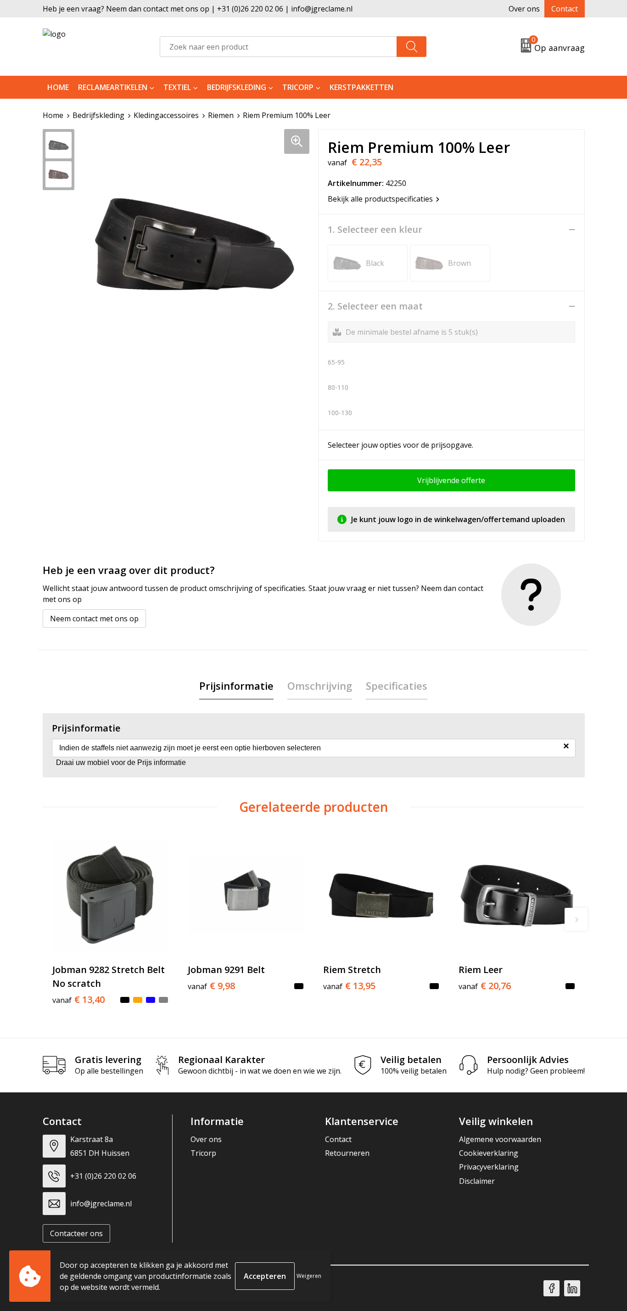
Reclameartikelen (112, 87)
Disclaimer (477, 1181)
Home (58, 87)
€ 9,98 (211, 986)
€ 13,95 (349, 986)
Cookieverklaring (488, 1153)
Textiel (177, 87)
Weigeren (309, 1276)
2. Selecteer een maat (375, 306)
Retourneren (347, 1153)
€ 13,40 (78, 1000)
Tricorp (298, 87)
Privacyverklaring (489, 1167)
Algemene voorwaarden (500, 1139)
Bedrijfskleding (236, 87)
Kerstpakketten (361, 87)
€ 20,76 (485, 986)
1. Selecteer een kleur (375, 230)
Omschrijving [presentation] (319, 685)
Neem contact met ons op (94, 618)
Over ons (524, 9)
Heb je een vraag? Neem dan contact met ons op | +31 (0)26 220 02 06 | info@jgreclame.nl (198, 9)
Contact (564, 9)
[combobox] (278, 46)
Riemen (221, 115)
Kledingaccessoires (166, 115)
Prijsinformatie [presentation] (236, 685)
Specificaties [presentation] (396, 685)
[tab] (236, 685)
